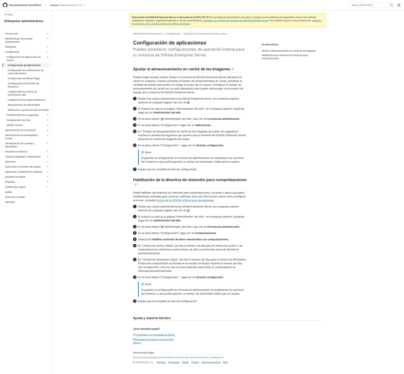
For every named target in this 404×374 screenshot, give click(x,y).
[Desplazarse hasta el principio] (397, 367)
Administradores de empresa (148, 33)
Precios (195, 362)
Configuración (173, 33)
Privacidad (173, 362)
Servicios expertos (211, 362)
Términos (161, 362)
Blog (225, 362)
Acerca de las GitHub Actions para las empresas (185, 200)
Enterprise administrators (23, 21)
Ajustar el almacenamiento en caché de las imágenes (181, 69)
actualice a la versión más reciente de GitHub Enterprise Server (235, 20)
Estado (185, 362)
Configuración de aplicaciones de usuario (205, 33)
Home (10, 14)
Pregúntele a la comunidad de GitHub (155, 334)
